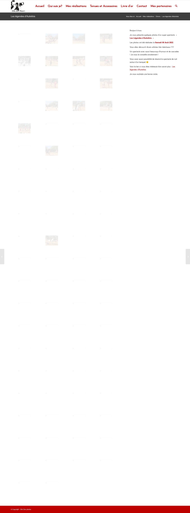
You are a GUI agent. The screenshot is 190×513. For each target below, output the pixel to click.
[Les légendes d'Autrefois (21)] (24, 150)
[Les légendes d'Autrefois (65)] (24, 397)
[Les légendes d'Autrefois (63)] (78, 375)
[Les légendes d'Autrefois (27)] (78, 173)
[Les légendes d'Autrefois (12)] (106, 83)
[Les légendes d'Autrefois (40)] (106, 240)
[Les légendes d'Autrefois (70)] (51, 420)
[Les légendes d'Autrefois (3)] (78, 38)
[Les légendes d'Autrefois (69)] (24, 420)
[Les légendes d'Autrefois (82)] (51, 487)
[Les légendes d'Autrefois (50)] (51, 308)
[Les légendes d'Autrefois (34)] (51, 218)
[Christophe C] (2, 256)
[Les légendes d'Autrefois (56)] (106, 330)
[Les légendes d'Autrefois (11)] (78, 83)
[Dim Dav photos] (18, 6)
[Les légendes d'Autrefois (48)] (106, 285)
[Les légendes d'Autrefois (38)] (51, 240)
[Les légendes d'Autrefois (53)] (24, 330)
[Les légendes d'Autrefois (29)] (24, 195)
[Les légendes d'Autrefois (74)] (51, 442)
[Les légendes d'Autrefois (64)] (106, 375)
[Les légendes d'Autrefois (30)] (51, 195)
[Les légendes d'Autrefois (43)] (78, 263)
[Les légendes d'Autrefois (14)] (51, 106)
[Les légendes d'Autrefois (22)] (51, 150)
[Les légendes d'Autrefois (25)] (24, 173)
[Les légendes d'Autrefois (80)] (106, 465)
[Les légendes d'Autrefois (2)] (51, 38)
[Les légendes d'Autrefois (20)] (106, 128)
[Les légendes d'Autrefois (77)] (24, 465)
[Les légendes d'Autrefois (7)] (78, 61)
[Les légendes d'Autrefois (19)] (78, 128)
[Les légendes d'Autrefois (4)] (106, 38)
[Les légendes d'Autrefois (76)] (106, 442)
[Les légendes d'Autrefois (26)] (51, 173)
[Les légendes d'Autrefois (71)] (78, 420)
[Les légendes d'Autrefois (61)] (24, 375)
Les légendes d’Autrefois (23, 16)
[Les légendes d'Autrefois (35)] (78, 218)
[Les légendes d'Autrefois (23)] (78, 150)
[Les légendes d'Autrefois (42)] (51, 263)
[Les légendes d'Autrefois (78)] (51, 465)
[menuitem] (40, 6)
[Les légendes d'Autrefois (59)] (78, 352)
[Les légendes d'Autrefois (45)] (24, 285)
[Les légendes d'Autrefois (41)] (24, 263)
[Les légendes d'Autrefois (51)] (78, 308)
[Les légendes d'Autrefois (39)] (78, 240)
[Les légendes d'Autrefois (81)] (24, 487)
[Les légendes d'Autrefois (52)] (106, 308)
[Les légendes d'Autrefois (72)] (106, 420)
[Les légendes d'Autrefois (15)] (78, 106)
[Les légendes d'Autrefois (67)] (78, 397)
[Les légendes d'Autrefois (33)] (24, 218)
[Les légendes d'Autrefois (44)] (106, 263)
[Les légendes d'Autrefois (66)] (51, 397)
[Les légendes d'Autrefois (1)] (24, 38)
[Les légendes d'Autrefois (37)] (24, 240)
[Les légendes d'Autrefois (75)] (78, 442)
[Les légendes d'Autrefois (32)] (106, 195)
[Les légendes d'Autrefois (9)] (24, 83)
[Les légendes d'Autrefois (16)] (106, 106)
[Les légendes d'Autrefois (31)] (78, 195)
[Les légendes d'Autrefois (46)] (51, 285)
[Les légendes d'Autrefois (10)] (51, 83)
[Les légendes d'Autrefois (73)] (24, 442)
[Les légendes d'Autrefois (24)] (106, 150)
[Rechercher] (176, 6)
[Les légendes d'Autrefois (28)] (106, 173)
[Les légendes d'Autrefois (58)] (51, 352)
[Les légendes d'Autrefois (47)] (78, 285)
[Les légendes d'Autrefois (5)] (24, 61)
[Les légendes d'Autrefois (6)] (51, 61)
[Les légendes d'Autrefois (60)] (106, 352)
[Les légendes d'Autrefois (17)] (24, 128)
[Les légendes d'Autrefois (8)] (106, 61)
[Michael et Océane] (188, 256)
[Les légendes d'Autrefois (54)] (51, 330)
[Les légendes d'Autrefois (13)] (24, 106)
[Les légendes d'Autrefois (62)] (51, 375)
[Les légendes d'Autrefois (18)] (51, 128)
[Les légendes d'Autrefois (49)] (24, 308)
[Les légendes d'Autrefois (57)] (24, 352)
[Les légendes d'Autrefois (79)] (78, 465)
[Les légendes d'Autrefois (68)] (106, 397)
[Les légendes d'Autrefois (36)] (106, 218)
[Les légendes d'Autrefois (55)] (78, 330)
